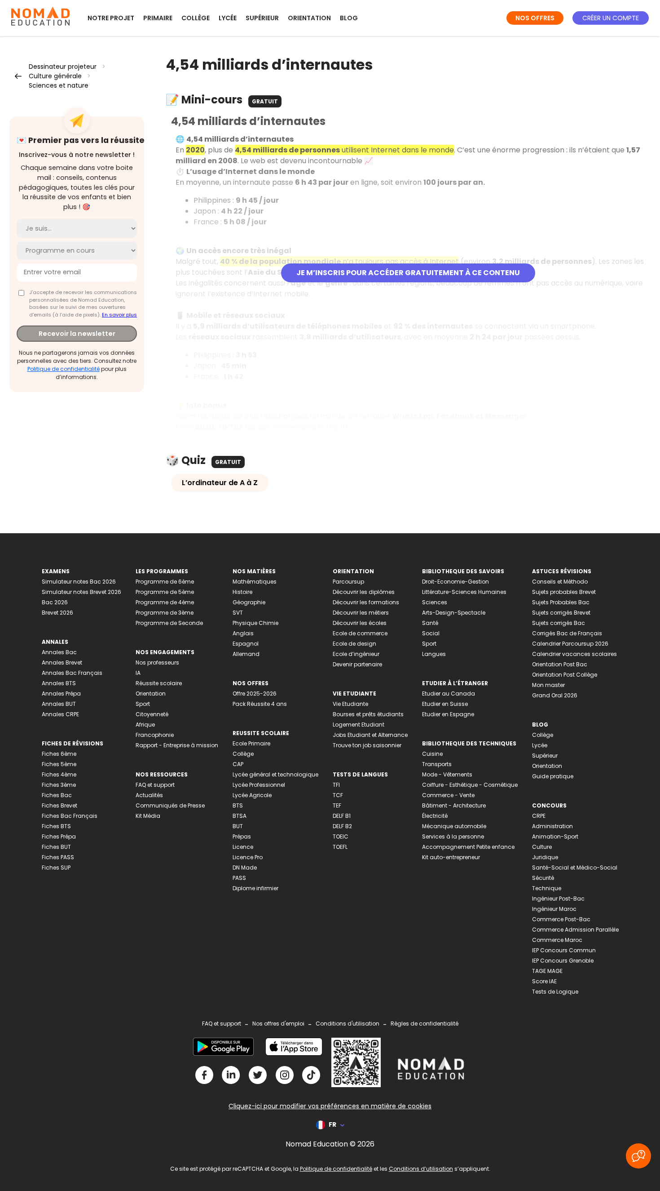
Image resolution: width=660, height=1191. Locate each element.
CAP (238, 764)
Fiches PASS (58, 857)
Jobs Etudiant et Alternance (370, 735)
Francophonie (155, 735)
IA (138, 673)
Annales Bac (59, 652)
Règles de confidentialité (424, 1023)
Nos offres (534, 17)
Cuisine (432, 754)
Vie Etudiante (350, 704)
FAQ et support (155, 785)
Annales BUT (59, 704)
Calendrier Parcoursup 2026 (570, 643)
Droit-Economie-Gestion (455, 581)
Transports (437, 764)
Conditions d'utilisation (347, 1023)
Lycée (228, 17)
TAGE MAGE (547, 971)
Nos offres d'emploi (278, 1023)
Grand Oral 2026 (554, 695)
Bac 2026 (55, 602)
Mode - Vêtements (447, 774)
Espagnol (246, 643)
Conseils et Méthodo (560, 581)
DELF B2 (342, 826)
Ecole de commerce (360, 633)
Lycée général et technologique (275, 774)
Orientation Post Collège (564, 674)
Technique (546, 888)
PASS (239, 878)
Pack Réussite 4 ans (260, 704)
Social (431, 633)
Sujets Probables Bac (561, 602)
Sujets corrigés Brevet (561, 612)
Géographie (249, 602)
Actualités (149, 795)
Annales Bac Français (72, 673)
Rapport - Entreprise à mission (177, 745)
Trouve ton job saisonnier (367, 745)
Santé (430, 623)
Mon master (548, 685)
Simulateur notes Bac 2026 (79, 581)
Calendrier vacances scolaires (574, 654)
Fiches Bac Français (69, 816)
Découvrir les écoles (360, 623)
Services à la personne (453, 836)
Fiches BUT (56, 847)
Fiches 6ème (59, 754)
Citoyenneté (152, 714)
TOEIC (340, 836)
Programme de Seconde (169, 623)
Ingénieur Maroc (554, 909)
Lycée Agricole (252, 795)
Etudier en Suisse (445, 704)
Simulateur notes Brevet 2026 (81, 592)
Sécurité (543, 878)
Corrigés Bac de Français (567, 633)
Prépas (242, 836)
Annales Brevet (62, 662)
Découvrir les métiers (361, 612)
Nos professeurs (157, 662)
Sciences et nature (58, 85)
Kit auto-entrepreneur (451, 857)
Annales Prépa (61, 693)
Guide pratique (552, 776)
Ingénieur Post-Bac (558, 898)
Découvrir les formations (366, 602)
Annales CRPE (60, 714)
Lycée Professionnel (259, 785)
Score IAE (544, 981)
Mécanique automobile (454, 826)
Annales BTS (59, 683)
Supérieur (262, 17)
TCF (338, 795)
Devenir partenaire (357, 664)
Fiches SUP (56, 867)
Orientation (309, 17)
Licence (243, 847)
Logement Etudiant (358, 724)
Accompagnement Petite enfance (468, 847)
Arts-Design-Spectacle (453, 612)
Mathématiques (255, 581)
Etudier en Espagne (448, 714)
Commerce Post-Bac (561, 919)
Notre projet (111, 17)
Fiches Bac (57, 795)
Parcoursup (348, 581)
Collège (195, 17)
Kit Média (148, 816)
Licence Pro (248, 857)
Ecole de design (354, 643)
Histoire (242, 592)
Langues (434, 654)
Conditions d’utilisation (421, 1169)
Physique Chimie (255, 623)
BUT (238, 826)
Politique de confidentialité (63, 368)
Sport (143, 704)
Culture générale (55, 75)
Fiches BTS (56, 826)
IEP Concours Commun (564, 950)
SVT (238, 612)
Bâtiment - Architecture (454, 805)
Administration (552, 826)
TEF (337, 805)
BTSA (239, 816)
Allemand (246, 654)
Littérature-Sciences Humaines (464, 592)
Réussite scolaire (159, 683)
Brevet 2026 (57, 612)
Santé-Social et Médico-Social (574, 867)
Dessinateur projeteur (63, 66)
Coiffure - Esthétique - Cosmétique (470, 785)
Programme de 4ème (165, 602)
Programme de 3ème (165, 612)
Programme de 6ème (165, 581)
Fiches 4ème (59, 774)
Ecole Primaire (251, 743)
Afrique (145, 724)
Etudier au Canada (448, 693)
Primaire (157, 17)
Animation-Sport (555, 836)
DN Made (245, 867)
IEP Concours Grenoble (563, 960)
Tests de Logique (555, 991)
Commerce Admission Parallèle (575, 929)
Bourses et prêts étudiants (368, 714)
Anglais (243, 633)
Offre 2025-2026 (255, 693)
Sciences (434, 602)
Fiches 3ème (59, 785)
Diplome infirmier (255, 888)
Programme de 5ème (165, 592)
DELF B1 (342, 816)
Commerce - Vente (448, 795)
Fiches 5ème (59, 764)
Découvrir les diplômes (364, 592)
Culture (542, 847)
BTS (238, 805)
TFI (336, 785)
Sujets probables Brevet (564, 592)
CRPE (539, 816)
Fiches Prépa (59, 836)
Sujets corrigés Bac (558, 623)
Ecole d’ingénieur (356, 654)
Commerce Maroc (557, 940)
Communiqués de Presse (170, 805)
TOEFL (340, 847)
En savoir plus (119, 314)
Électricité (435, 816)
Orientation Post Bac (559, 664)
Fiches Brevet (59, 805)
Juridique (545, 857)
